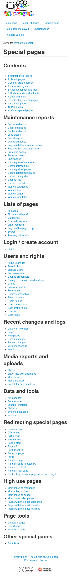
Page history (14, 443)
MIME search (15, 377)
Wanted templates (17, 197)
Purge (11, 456)
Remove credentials (18, 294)
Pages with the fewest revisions (25, 145)
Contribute (13, 543)
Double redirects (17, 131)
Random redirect (17, 467)
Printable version (15, 34)
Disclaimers (30, 560)
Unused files (14, 179)
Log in (11, 249)
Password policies (17, 287)
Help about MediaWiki (17, 28)
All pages (13, 210)
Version (12, 415)
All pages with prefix (18, 214)
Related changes (17, 342)
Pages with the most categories (25, 501)
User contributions (18, 304)
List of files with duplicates (22, 373)
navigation (19, 43)
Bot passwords (16, 273)
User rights (14, 314)
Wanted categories (18, 186)
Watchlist (12, 349)
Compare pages (16, 522)
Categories (14, 217)
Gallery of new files (18, 328)
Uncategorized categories (22, 162)
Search (12, 231)
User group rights (17, 307)
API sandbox (15, 398)
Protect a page (16, 453)
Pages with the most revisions (24, 508)
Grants (11, 283)
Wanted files (14, 190)
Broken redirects (17, 124)
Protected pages (17, 152)
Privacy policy (20, 556)
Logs (10, 332)
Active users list (16, 262)
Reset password (16, 297)
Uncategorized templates (21, 172)
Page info (13, 446)
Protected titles (16, 155)
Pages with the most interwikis (24, 505)
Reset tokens (15, 301)
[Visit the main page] (35, 8)
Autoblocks (14, 266)
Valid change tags (17, 346)
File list (11, 370)
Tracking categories (18, 235)
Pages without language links (23, 148)
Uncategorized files (18, 165)
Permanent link (16, 449)
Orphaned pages (17, 141)
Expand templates (17, 404)
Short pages (14, 159)
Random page (51, 23)
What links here (16, 529)
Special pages (41, 28)
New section (14, 439)
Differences (14, 432)
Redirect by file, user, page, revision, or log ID (32, 474)
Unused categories (18, 176)
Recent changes (30, 23)
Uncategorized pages (19, 169)
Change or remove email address (26, 280)
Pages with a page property (23, 228)
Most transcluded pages (21, 498)
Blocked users (15, 269)
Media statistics (16, 380)
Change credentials (18, 276)
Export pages (15, 526)
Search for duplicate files (21, 384)
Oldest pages (15, 138)
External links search (19, 221)
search (30, 43)
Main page (11, 23)
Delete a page (15, 429)
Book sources (15, 401)
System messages (18, 411)
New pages (14, 335)
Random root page (18, 470)
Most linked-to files (18, 491)
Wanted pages (15, 193)
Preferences (14, 290)
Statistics (12, 408)
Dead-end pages (17, 127)
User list (12, 311)
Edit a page (14, 436)
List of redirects (16, 224)
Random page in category (22, 463)
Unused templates (18, 183)
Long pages (14, 134)
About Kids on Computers (44, 556)
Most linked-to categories (21, 488)
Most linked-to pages (19, 494)
